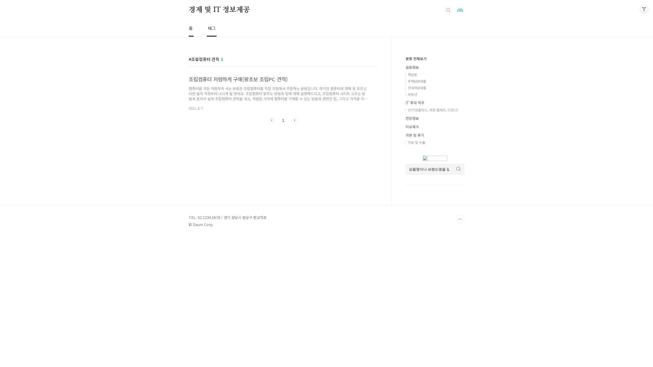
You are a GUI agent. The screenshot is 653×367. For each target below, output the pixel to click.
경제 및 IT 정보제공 (219, 10)
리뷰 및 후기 (415, 135)
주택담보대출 (417, 81)
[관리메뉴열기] (644, 9)
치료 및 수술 (416, 142)
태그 (212, 28)
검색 (448, 10)
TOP (460, 219)
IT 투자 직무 (415, 102)
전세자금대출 (417, 87)
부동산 (412, 94)
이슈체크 (412, 126)
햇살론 (412, 74)
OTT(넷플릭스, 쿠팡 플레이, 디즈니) (433, 110)
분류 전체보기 (416, 58)
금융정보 (412, 67)
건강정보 (412, 118)
